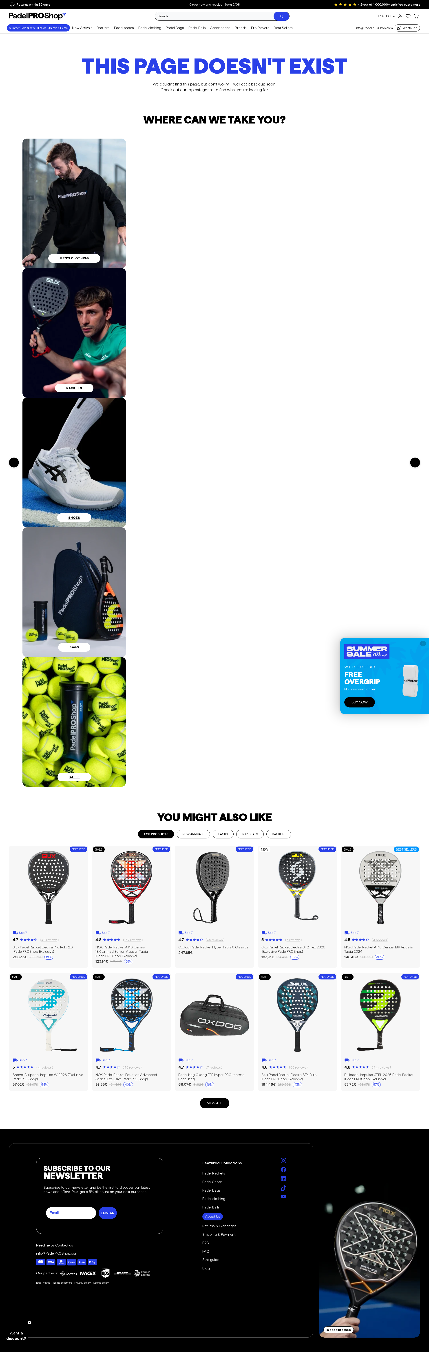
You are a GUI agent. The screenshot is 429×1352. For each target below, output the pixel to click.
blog (206, 1268)
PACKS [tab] (223, 834)
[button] (16, 1336)
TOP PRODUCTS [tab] (156, 834)
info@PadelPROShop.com (374, 27)
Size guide (210, 1260)
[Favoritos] (408, 16)
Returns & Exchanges (219, 1226)
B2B (205, 1243)
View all (214, 1103)
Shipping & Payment (218, 1234)
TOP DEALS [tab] (250, 834)
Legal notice (43, 1282)
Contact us (64, 1245)
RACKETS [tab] (278, 834)
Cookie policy (101, 1282)
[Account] (400, 16)
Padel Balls (211, 1207)
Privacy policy (82, 1282)
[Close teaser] (29, 1322)
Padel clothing (213, 1199)
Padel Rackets (213, 1173)
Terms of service (62, 1282)
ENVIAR (108, 1213)
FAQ (205, 1251)
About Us (212, 1216)
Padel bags (211, 1190)
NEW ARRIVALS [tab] (193, 834)
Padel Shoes (212, 1182)
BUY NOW (360, 702)
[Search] (281, 16)
